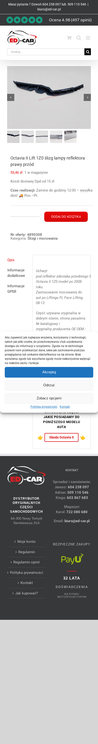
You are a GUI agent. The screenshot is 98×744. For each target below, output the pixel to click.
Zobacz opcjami (49, 398)
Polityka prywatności (43, 406)
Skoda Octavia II (61, 437)
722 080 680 (76, 512)
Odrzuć (49, 385)
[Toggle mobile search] (78, 37)
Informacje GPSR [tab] (15, 289)
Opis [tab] (11, 260)
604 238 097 (51, 4)
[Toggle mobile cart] (69, 37)
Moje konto (26, 541)
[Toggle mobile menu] (88, 37)
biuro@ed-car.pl (49, 9)
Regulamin (26, 552)
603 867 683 (77, 498)
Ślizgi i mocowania (43, 238)
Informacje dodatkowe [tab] (16, 273)
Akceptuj (49, 372)
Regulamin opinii (26, 562)
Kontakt (65, 406)
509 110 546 (76, 4)
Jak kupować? (26, 593)
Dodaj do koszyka (66, 217)
